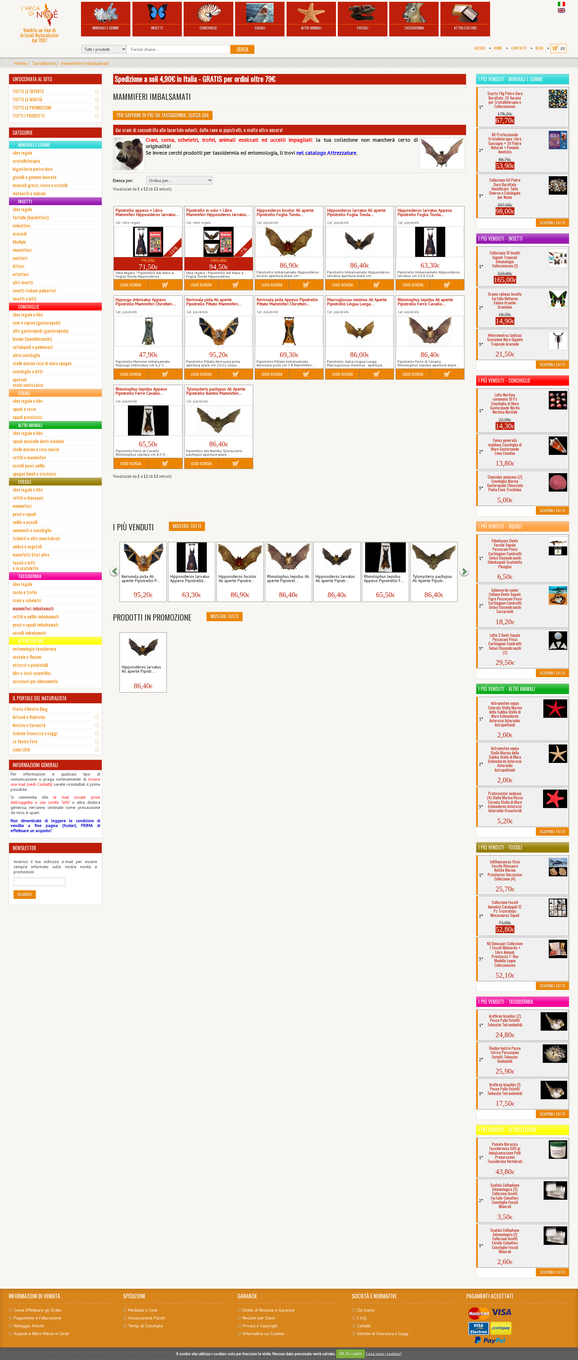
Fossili (362, 27)
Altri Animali (311, 27)
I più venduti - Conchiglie (504, 381)
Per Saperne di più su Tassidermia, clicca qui (163, 115)
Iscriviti (24, 894)
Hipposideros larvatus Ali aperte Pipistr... (335, 578)
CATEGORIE (23, 133)
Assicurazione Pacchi (146, 1318)
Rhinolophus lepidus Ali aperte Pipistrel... (288, 578)
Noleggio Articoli (29, 1325)
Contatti (519, 48)
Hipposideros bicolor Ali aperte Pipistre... (237, 578)
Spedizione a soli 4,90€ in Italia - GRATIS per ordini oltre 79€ (195, 78)
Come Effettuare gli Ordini (37, 1310)
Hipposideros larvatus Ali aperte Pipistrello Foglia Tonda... (356, 212)
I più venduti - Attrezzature (507, 1130)
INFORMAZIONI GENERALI (35, 765)
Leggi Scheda (130, 284)
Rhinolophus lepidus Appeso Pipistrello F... (384, 578)
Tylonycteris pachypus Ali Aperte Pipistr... (432, 578)
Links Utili (21, 749)
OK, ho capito (350, 1353)
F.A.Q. (362, 1318)
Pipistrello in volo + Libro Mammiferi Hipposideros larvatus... (218, 212)
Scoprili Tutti (552, 222)
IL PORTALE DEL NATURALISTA (40, 698)
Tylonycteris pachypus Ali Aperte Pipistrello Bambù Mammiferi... (215, 391)
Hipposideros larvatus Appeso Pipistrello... (190, 578)
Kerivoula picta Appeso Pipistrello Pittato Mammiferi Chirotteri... (287, 302)
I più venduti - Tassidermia (505, 1002)
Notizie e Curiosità (29, 725)
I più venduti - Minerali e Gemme (510, 79)
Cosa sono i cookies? (384, 1353)
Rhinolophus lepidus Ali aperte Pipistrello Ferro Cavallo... (425, 302)
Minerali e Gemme (105, 27)
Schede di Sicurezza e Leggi (383, 1333)
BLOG (539, 48)
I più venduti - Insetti (500, 239)
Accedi (479, 48)
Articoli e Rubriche (29, 717)
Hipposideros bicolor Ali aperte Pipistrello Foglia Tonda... (285, 212)
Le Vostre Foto (25, 741)
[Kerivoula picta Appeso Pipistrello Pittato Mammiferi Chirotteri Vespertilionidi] (289, 331)
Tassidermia (414, 27)
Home (498, 48)
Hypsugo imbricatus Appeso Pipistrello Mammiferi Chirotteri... (146, 302)
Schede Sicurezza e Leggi (35, 733)
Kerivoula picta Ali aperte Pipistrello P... (141, 578)
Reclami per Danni (259, 1318)
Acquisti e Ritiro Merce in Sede (41, 1333)
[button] (117, 571)
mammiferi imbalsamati (85, 63)
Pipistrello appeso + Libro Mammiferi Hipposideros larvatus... (147, 212)
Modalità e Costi (142, 1310)
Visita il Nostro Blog (30, 708)
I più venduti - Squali (500, 526)
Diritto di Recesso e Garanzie (269, 1310)
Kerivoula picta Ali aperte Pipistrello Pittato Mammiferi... (213, 302)
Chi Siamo (366, 1310)
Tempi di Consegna (145, 1325)
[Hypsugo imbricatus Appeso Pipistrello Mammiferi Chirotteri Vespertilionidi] (148, 331)
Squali (260, 27)
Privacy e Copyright (260, 1325)
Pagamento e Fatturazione (37, 1318)
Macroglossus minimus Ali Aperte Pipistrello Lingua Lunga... (357, 302)
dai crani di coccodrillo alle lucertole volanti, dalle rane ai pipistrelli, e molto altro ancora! (199, 130)
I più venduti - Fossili (500, 847)
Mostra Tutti (187, 526)
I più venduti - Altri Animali (506, 689)
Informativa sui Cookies (263, 1333)
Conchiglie (208, 27)
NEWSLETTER (24, 848)
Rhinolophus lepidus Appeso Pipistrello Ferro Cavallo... (141, 391)
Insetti (157, 27)
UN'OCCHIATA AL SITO (32, 79)
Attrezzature (465, 27)
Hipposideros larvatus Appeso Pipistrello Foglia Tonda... (425, 212)
